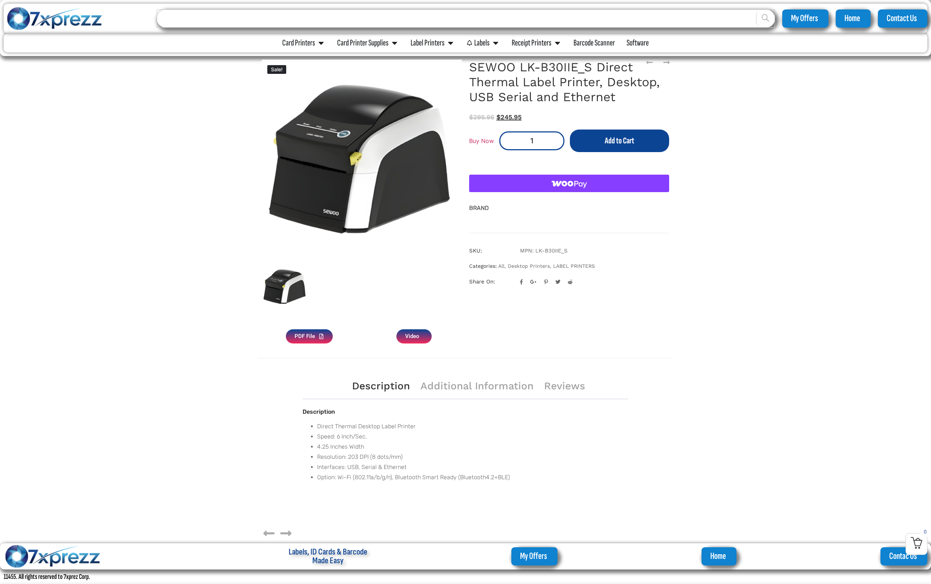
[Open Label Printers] (450, 42)
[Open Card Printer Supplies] (394, 42)
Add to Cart (619, 140)
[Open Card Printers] (321, 42)
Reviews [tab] (564, 386)
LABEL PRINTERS (574, 266)
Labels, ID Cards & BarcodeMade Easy (328, 556)
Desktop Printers (529, 266)
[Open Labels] (495, 42)
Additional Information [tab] (477, 386)
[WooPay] (569, 183)
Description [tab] (381, 386)
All (501, 266)
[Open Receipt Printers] (557, 42)
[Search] (765, 18)
